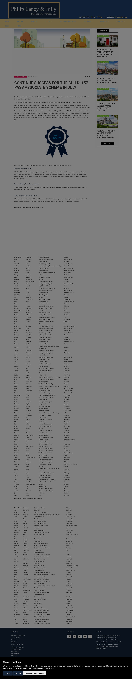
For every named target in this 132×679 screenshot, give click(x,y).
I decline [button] (17, 673)
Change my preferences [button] (34, 673)
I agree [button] (7, 673)
